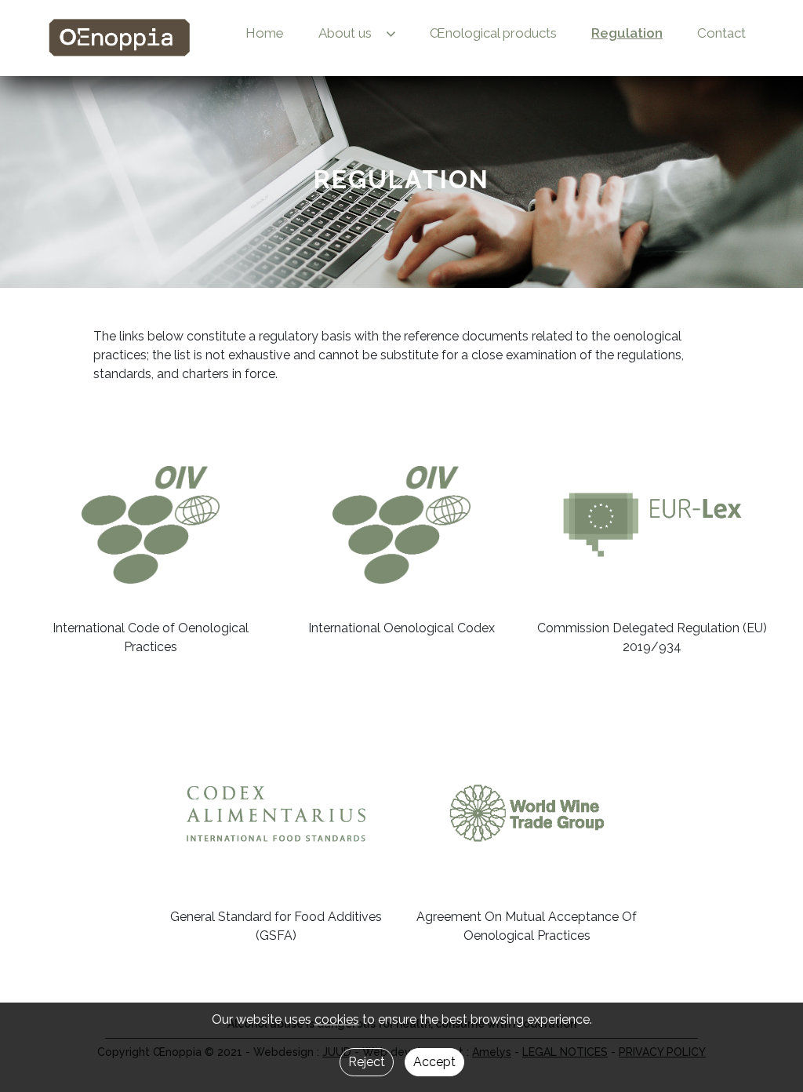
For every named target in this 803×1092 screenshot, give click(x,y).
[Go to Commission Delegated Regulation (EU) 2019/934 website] (652, 525)
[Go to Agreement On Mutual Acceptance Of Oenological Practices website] (527, 813)
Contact (721, 33)
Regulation (627, 33)
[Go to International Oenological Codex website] (401, 525)
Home (264, 33)
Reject (366, 1061)
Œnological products (493, 33)
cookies (336, 1019)
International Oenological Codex (401, 628)
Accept (434, 1061)
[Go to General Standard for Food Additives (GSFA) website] (276, 813)
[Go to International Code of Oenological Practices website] (150, 525)
